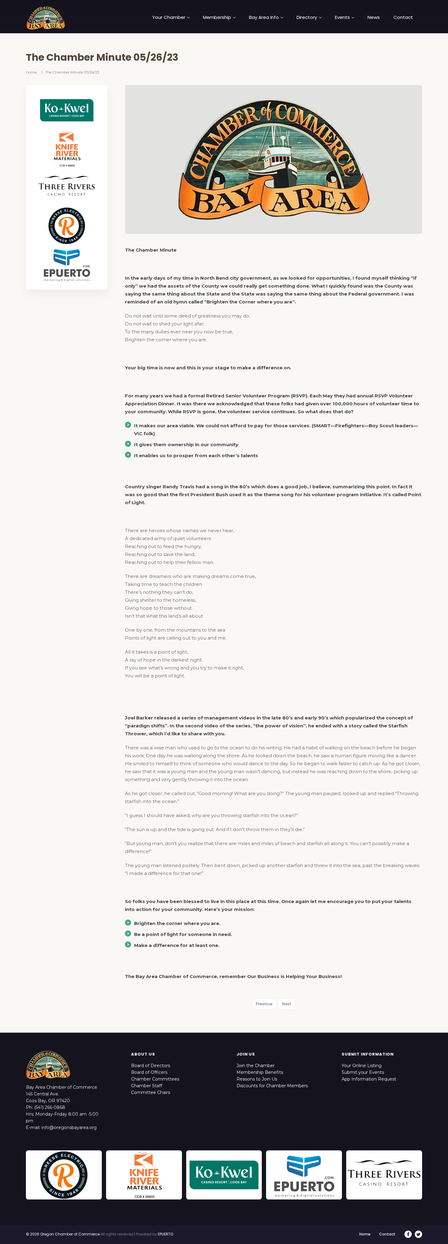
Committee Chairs (150, 1092)
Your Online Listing (362, 1065)
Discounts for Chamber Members (272, 1085)
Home (31, 72)
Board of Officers (149, 1072)
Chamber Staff (146, 1085)
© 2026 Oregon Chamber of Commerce (63, 1234)
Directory (307, 17)
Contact (403, 17)
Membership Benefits (259, 1072)
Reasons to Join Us (256, 1079)
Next (286, 1004)
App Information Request (369, 1079)
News (374, 17)
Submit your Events (363, 1072)
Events (342, 17)
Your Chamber (168, 17)
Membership (217, 17)
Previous (264, 1004)
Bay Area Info (264, 17)
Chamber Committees (155, 1079)
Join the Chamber (255, 1065)
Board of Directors (150, 1065)
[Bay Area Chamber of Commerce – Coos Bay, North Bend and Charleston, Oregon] (46, 17)
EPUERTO (165, 1234)
